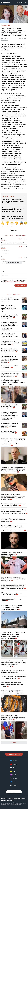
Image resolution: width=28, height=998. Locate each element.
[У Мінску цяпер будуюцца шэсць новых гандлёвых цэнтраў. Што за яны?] (14, 616)
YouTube (15, 764)
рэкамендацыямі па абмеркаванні (14, 281)
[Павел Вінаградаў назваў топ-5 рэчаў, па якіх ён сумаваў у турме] (14, 701)
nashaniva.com (11, 804)
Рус (25, 38)
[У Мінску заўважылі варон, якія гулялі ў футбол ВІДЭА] (14, 593)
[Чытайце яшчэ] (25, 196)
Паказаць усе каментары (14, 262)
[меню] (26, 2)
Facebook (14, 782)
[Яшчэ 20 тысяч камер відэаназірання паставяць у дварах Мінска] (14, 504)
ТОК (14, 771)
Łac (22, 38)
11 (19, 609)
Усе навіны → (14, 742)
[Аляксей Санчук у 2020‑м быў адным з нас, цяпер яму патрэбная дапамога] (14, 317)
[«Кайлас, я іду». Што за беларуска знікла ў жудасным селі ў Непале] (14, 300)
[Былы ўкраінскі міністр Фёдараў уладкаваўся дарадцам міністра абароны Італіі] (14, 335)
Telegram (14, 760)
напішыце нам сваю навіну (14, 754)
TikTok (14, 767)
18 (18, 471)
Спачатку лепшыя (20, 235)
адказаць (3, 240)
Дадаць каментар (20, 285)
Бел (17, 2)
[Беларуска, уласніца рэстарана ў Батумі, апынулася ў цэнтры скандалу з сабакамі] (14, 479)
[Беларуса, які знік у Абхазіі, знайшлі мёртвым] (14, 563)
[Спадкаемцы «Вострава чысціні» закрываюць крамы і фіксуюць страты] (14, 343)
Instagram (15, 775)
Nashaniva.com (4, 40)
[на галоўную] (5, 2)
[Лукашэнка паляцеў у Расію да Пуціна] (14, 600)
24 (11, 521)
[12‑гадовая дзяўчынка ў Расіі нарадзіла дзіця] (14, 367)
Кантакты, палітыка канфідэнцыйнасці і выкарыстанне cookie (13, 799)
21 (7, 600)
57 (8, 25)
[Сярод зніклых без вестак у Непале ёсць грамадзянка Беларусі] (14, 671)
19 (15, 638)
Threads (14, 785)
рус (22, 2)
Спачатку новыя (9, 235)
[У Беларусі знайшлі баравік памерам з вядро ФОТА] (14, 433)
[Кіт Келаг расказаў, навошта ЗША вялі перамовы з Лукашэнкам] (14, 677)
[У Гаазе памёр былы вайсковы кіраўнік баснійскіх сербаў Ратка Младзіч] (14, 684)
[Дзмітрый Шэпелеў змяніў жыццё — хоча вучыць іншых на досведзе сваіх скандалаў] (14, 537)
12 (18, 678)
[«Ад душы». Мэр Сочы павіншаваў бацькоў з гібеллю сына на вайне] (14, 727)
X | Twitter (14, 778)
